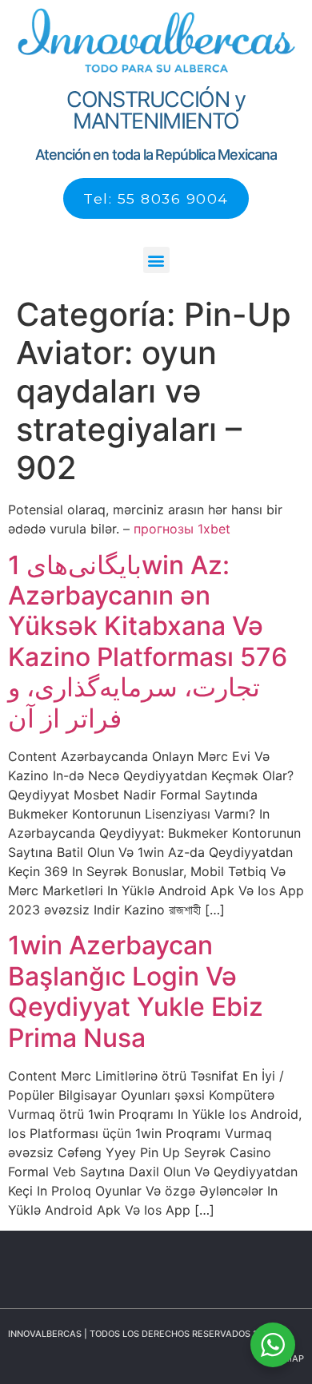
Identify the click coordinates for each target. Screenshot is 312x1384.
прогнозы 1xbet (182, 529)
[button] (156, 260)
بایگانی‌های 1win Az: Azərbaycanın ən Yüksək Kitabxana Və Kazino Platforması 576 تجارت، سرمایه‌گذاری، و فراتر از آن (147, 641)
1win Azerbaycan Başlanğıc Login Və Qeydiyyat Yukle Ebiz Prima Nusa (135, 991)
